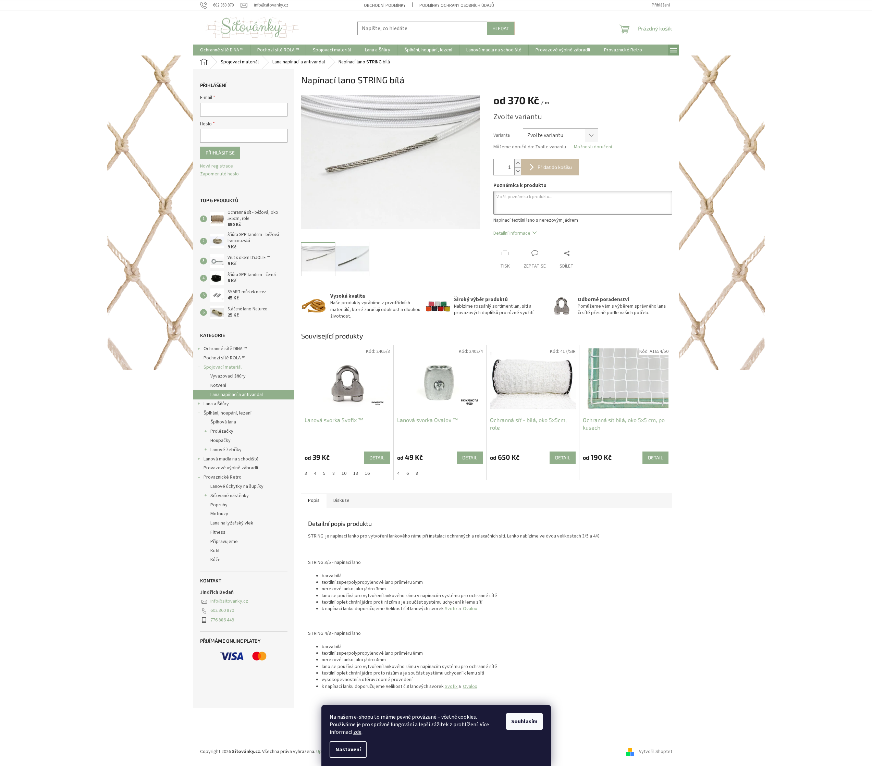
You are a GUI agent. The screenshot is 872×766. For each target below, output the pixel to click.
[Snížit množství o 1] (517, 171)
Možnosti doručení (593, 147)
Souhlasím (524, 721)
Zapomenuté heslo (219, 174)
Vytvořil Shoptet (655, 751)
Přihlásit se (220, 153)
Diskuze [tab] (341, 500)
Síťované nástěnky (229, 495)
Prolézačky (221, 431)
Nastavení (348, 749)
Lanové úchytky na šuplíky (236, 486)
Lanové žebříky (226, 449)
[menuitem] (221, 50)
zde (357, 732)
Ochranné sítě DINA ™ (225, 348)
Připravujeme (224, 541)
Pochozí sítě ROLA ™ (224, 358)
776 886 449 (222, 620)
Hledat (500, 28)
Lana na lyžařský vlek (231, 523)
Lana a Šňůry (216, 403)
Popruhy (219, 505)
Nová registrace (216, 166)
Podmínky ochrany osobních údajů (456, 5)
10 (344, 473)
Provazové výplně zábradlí (231, 468)
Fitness (217, 532)
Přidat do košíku (555, 167)
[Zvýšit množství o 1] (517, 163)
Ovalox (470, 608)
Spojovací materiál (223, 367)
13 (355, 473)
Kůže (215, 559)
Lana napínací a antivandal (236, 394)
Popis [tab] (314, 500)
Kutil (214, 550)
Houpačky (220, 440)
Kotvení (218, 385)
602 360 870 (222, 610)
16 (367, 473)
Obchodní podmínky (385, 5)
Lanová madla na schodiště (231, 459)
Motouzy (219, 513)
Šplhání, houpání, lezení (227, 413)
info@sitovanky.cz (229, 601)
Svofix (451, 608)
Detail (376, 457)
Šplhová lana (223, 422)
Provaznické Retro (223, 477)
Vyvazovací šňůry (228, 376)
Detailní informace (511, 233)
